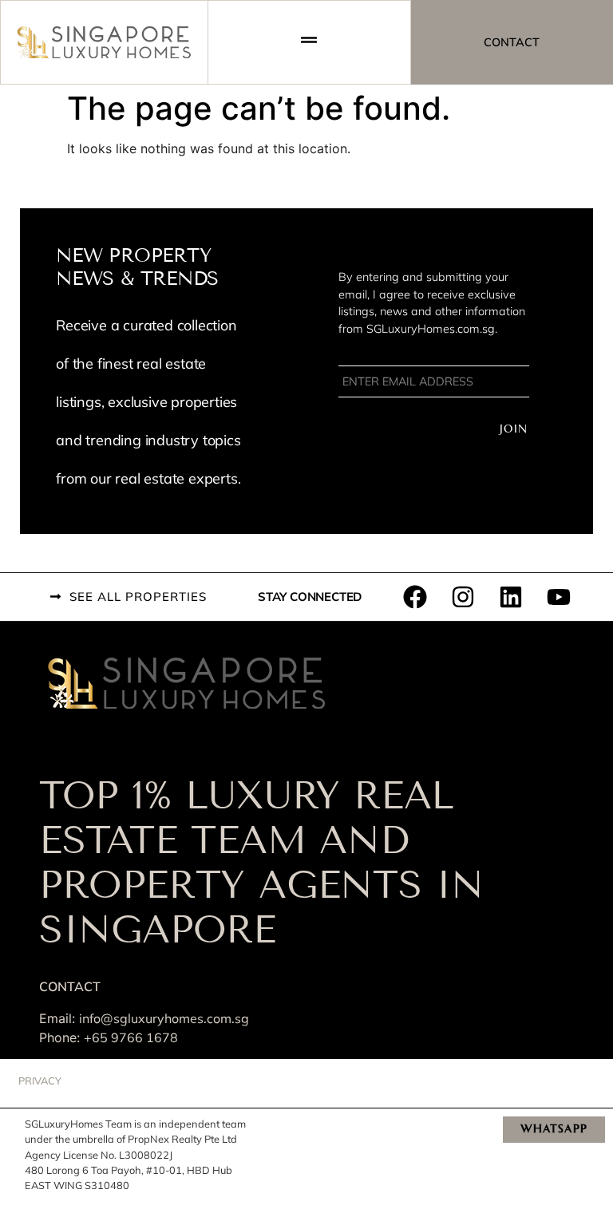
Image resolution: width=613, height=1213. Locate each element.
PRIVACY (39, 1080)
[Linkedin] (511, 597)
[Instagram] (463, 597)
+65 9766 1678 (131, 1037)
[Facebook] (415, 597)
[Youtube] (559, 597)
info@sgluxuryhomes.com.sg (164, 1018)
